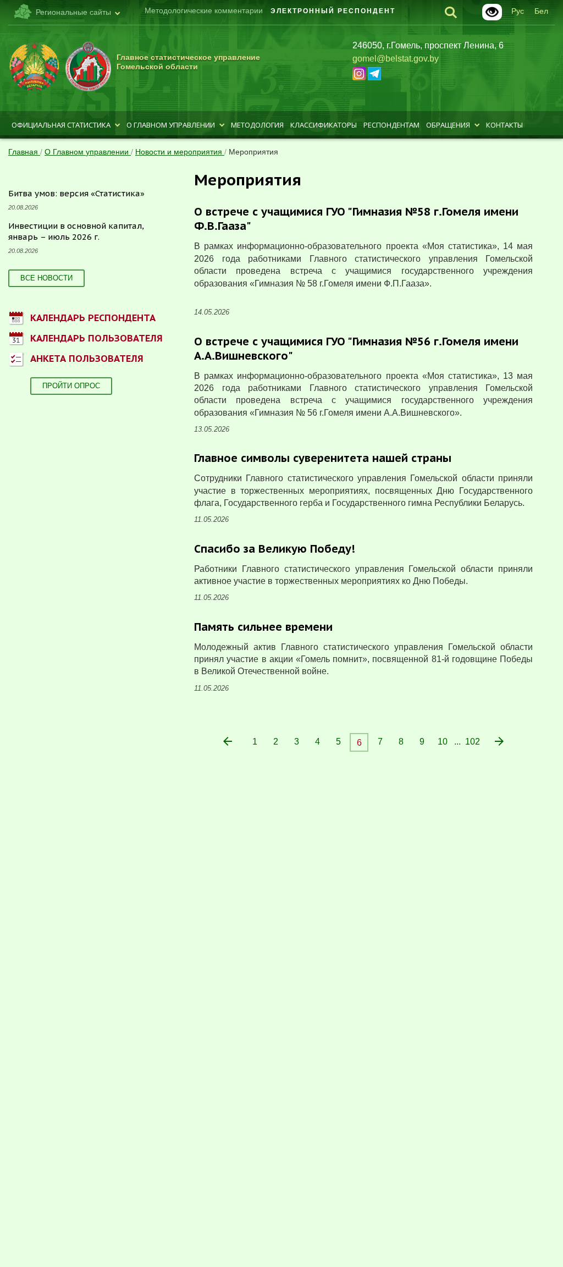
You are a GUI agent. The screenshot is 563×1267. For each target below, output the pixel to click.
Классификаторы (323, 125)
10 (443, 741)
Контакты (504, 125)
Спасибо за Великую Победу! (274, 549)
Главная (24, 151)
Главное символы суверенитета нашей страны (322, 458)
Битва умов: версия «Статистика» (76, 193)
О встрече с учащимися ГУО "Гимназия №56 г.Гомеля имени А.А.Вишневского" (356, 348)
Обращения (448, 125)
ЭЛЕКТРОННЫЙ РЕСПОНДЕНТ (333, 11)
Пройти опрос (71, 386)
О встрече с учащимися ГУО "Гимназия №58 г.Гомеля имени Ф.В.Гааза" (356, 219)
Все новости (46, 278)
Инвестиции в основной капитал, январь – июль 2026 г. (76, 231)
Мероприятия (253, 151)
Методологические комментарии (204, 10)
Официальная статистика (61, 125)
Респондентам (391, 125)
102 (472, 741)
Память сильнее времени (263, 627)
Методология (257, 125)
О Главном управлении (170, 125)
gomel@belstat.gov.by (395, 58)
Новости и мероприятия (179, 151)
